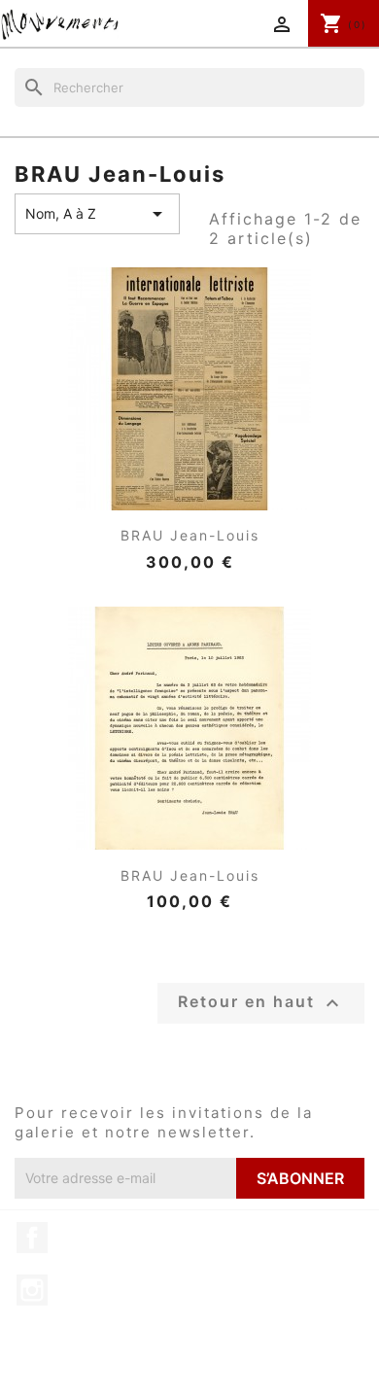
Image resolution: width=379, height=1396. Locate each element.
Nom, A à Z (97, 214)
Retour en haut (261, 1003)
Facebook (32, 1237)
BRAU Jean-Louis (190, 535)
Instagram (32, 1290)
